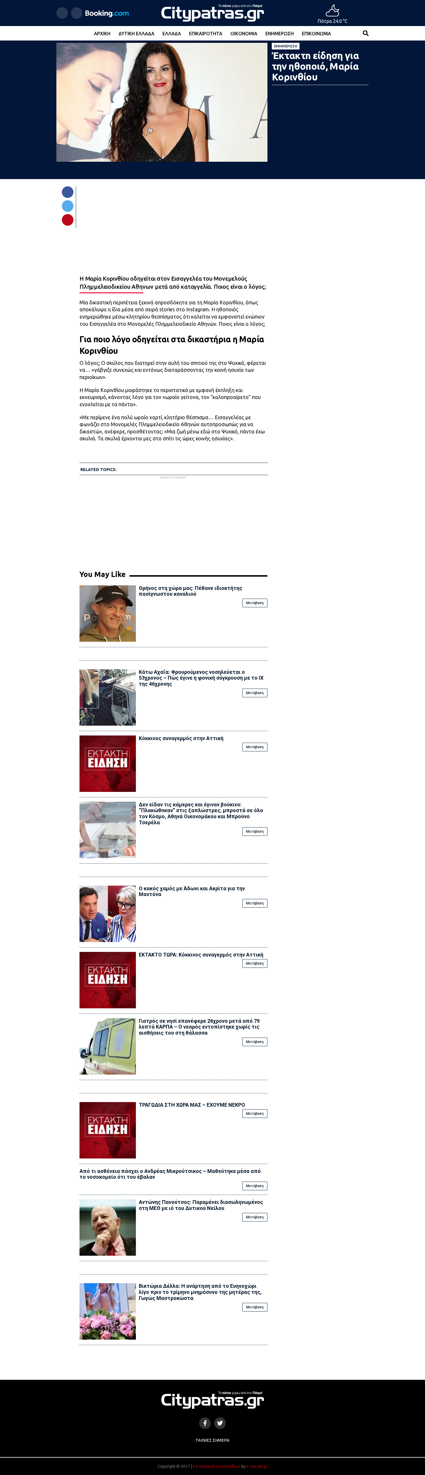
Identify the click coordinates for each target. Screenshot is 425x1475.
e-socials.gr (257, 1466)
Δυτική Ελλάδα (136, 33)
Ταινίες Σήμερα (212, 1440)
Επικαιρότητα (205, 33)
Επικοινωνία (316, 33)
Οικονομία (243, 33)
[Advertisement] (173, 520)
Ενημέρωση (279, 33)
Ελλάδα (171, 33)
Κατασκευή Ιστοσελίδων (216, 1466)
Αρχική (102, 33)
